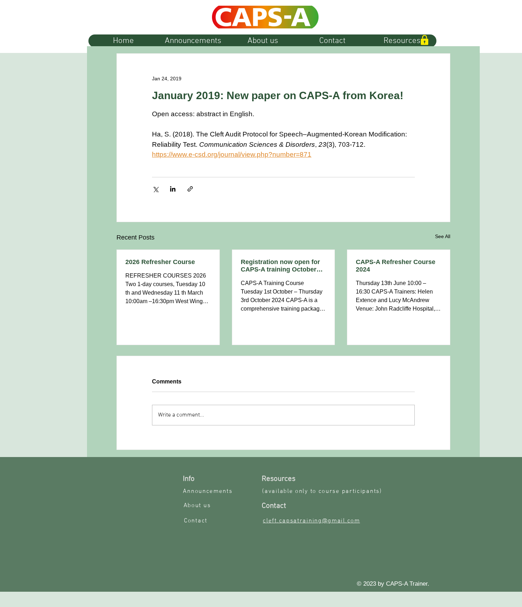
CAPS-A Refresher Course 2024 (395, 265)
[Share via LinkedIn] (172, 189)
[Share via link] (190, 189)
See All (442, 236)
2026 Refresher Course (160, 261)
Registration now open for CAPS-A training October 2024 (280, 265)
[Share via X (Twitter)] (155, 189)
